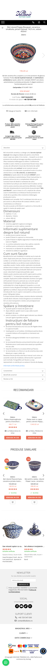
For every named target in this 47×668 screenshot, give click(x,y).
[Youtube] (21, 606)
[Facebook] (17, 606)
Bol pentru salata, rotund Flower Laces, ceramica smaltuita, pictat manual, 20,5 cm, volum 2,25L (34, 480)
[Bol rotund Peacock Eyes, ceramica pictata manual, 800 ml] (12, 465)
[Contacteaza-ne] (33, 22)
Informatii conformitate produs (14, 366)
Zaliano (23, 35)
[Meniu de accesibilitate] (43, 651)
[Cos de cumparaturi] (39, 22)
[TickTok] (26, 606)
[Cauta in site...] (44, 22)
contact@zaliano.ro (25, 621)
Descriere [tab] (7, 148)
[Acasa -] (23, 14)
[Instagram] (30, 606)
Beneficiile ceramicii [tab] (10, 375)
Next (43, 55)
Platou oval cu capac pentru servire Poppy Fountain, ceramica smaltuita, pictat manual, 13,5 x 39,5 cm (34, 420)
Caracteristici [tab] (8, 371)
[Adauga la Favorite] (12, 502)
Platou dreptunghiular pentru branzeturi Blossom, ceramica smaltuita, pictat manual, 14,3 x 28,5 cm (12, 420)
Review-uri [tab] (8, 379)
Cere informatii (31, 111)
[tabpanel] (23, 53)
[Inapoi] (1, 27)
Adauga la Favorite (14, 111)
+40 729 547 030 (25, 617)
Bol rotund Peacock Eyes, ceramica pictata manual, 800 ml (12, 480)
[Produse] (3, 23)
